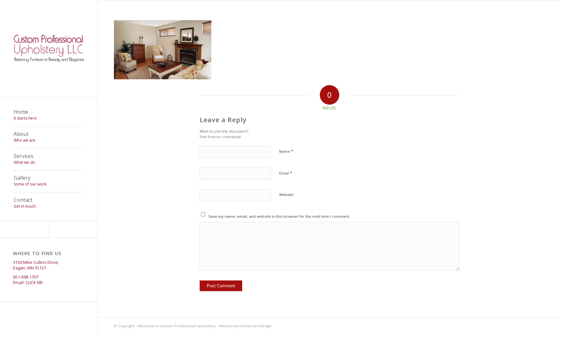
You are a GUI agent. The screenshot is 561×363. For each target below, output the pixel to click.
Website (286, 194)
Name (286, 151)
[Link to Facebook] (24, 229)
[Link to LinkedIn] (73, 229)
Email (285, 173)
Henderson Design (255, 325)
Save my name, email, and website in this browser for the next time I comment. (279, 216)
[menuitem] (49, 115)
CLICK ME (34, 282)
